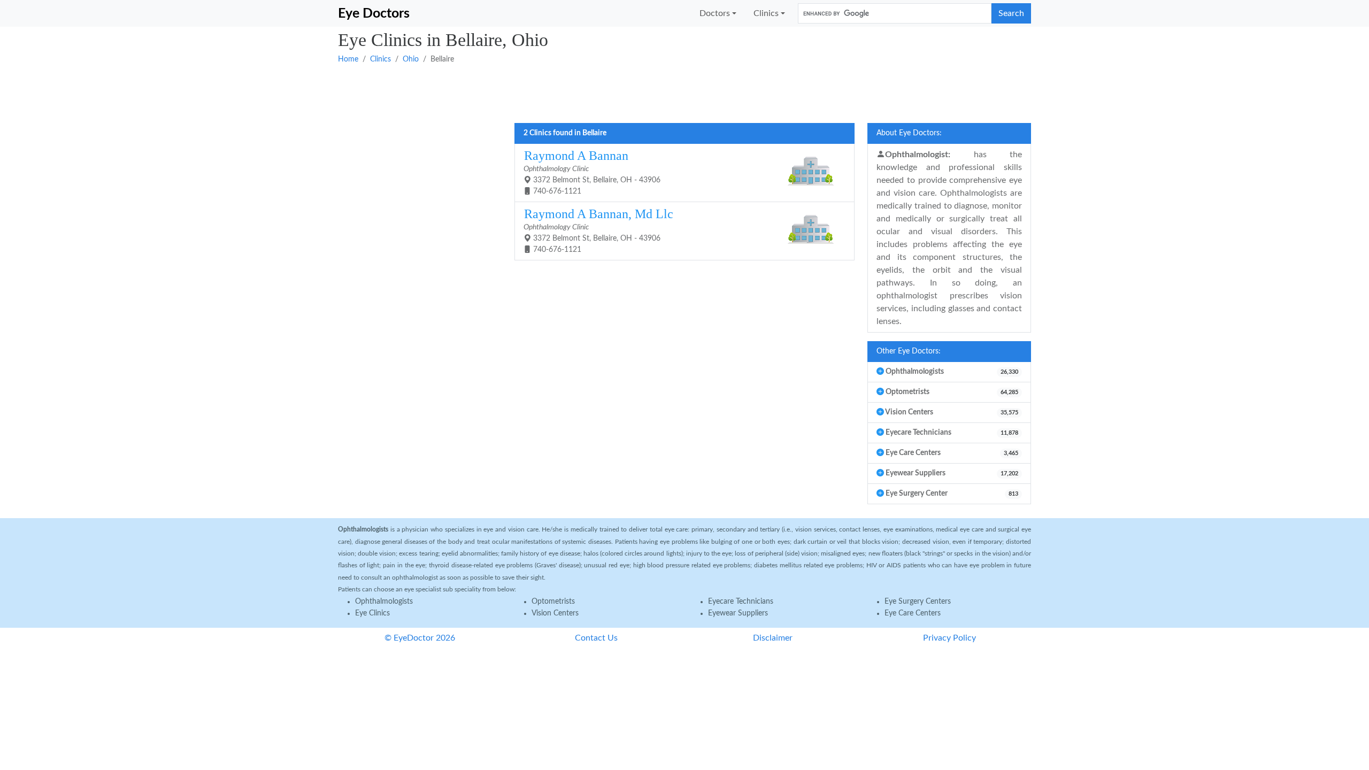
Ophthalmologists (384, 601)
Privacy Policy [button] (949, 638)
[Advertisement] (659, 92)
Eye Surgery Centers (918, 601)
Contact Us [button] (596, 638)
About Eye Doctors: (909, 133)
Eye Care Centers (913, 613)
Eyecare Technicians (740, 601)
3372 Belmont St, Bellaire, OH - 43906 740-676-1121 (592, 172)
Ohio (411, 59)
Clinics (380, 59)
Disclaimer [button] (773, 638)
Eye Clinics (372, 613)
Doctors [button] (714, 13)
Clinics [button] (766, 13)
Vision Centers (555, 613)
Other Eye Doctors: (908, 351)
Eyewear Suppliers (738, 613)
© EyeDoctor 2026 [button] (419, 638)
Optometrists (553, 601)
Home (348, 59)
